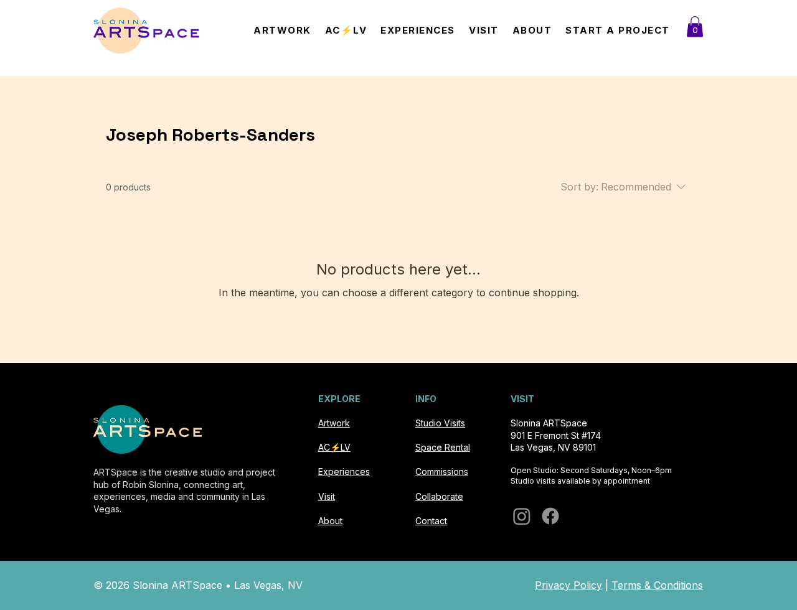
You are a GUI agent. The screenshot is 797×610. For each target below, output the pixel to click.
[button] (695, 26)
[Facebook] (550, 516)
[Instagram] (522, 516)
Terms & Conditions (657, 585)
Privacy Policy (568, 585)
